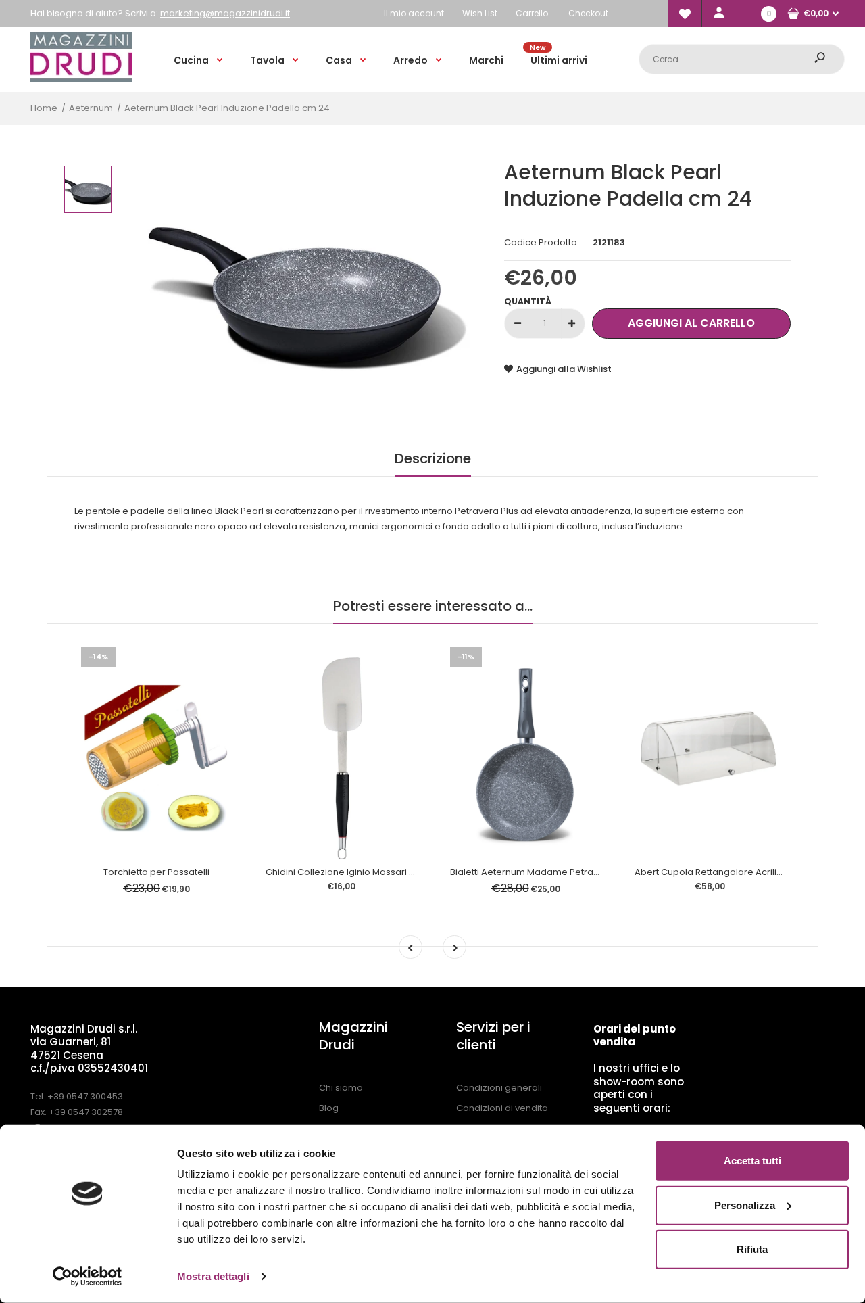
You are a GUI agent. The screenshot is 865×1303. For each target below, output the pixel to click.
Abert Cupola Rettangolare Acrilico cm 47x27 (733, 872)
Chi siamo (341, 1087)
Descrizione (433, 458)
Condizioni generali (499, 1087)
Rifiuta (752, 1249)
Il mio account (414, 13)
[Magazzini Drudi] (81, 78)
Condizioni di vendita (502, 1107)
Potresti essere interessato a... (433, 605)
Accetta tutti (752, 1160)
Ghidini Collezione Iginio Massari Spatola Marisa (370, 872)
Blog (329, 1107)
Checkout (588, 13)
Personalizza (744, 1204)
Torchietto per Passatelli (156, 872)
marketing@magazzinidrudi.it (225, 13)
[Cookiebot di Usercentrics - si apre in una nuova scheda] (87, 1276)
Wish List (479, 13)
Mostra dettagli (213, 1276)
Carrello (532, 13)
